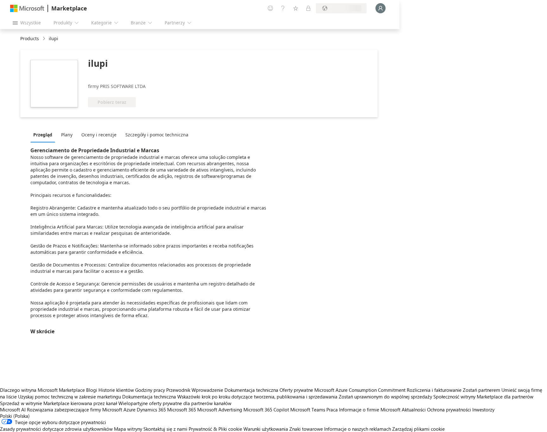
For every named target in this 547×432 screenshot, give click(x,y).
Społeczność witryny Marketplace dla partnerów (483, 396)
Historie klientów (116, 390)
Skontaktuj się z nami (165, 429)
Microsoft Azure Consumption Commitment (360, 390)
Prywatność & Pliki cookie (215, 429)
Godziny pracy (150, 390)
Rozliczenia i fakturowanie (434, 390)
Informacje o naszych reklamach (357, 429)
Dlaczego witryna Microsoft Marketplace (42, 390)
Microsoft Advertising (219, 409)
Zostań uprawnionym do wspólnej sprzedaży (385, 396)
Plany (66, 135)
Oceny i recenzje (98, 135)
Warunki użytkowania (265, 429)
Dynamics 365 (151, 409)
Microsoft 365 (181, 409)
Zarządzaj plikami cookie (418, 429)
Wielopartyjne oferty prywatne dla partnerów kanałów (174, 403)
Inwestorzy (483, 409)
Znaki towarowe (306, 429)
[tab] (44, 134)
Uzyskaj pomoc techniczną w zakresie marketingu (69, 396)
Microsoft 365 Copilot (266, 409)
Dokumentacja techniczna (251, 390)
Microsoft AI (13, 409)
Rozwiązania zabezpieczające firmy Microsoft (74, 409)
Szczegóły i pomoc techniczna (156, 135)
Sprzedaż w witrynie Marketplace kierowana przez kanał (58, 403)
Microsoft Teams (307, 409)
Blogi (91, 390)
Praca (332, 409)
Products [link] (29, 38)
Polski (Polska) (15, 416)
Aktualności (414, 409)
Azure (129, 409)
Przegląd (42, 135)
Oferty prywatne (296, 390)
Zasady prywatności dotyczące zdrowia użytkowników (56, 429)
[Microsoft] (27, 8)
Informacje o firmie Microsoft (369, 409)
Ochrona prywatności (449, 409)
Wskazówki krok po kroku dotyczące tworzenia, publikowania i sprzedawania (257, 396)
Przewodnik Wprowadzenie (194, 390)
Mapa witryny (128, 429)
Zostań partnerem (481, 390)
